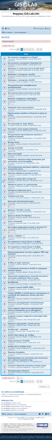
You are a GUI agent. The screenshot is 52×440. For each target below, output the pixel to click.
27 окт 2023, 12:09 (33, 223)
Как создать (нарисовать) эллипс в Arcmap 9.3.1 (27, 227)
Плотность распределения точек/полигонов (26, 303)
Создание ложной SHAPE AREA (20, 287)
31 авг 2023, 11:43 (38, 255)
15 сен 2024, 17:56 (32, 149)
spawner (25, 175)
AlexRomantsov (28, 109)
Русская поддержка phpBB (26, 419)
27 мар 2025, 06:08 (40, 109)
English (40, 9)
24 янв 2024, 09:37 (35, 203)
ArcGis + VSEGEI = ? (16, 236)
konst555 (26, 186)
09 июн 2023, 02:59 (35, 272)
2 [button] (24, 49)
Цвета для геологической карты (21, 201)
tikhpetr (25, 59)
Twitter (13, 9)
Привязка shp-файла (16, 352)
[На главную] (26, 3)
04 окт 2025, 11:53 (34, 76)
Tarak (24, 223)
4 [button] (30, 49)
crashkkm (26, 155)
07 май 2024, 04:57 (36, 175)
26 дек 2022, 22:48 (38, 367)
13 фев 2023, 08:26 (39, 348)
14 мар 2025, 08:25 (40, 117)
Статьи (19, 424)
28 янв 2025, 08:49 (35, 144)
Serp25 (25, 144)
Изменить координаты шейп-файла (22, 99)
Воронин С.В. (27, 348)
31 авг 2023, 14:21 (37, 248)
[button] (18, 49)
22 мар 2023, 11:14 (36, 298)
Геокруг (45, 428)
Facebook (23, 9)
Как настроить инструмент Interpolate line (25, 63)
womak (25, 203)
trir (23, 149)
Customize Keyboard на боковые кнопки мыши (27, 366)
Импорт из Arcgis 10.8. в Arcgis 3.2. (22, 179)
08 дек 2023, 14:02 (40, 212)
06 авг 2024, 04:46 (36, 155)
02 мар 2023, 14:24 (33, 331)
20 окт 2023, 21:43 (34, 229)
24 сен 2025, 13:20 (36, 82)
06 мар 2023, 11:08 (34, 319)
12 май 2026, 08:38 (35, 59)
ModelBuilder (13, 282)
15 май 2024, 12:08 (33, 163)
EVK (24, 163)
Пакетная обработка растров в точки (23, 173)
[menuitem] (7, 28)
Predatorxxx (26, 198)
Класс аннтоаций (15, 154)
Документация (27, 424)
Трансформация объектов (18, 371)
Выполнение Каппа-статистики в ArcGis (24, 93)
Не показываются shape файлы (21, 124)
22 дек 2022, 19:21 (38, 372)
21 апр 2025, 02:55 (34, 94)
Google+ (32, 9)
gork (24, 331)
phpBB (22, 417)
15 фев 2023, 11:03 (34, 342)
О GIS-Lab (12, 424)
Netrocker (26, 180)
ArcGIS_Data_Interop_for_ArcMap (21, 335)
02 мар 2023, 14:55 (34, 325)
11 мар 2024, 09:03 (36, 186)
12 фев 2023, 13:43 (37, 354)
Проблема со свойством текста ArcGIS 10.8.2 (26, 69)
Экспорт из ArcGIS (15, 148)
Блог (32, 425)
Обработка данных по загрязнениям (22, 185)
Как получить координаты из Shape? (23, 57)
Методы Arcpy (13, 142)
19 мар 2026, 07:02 (35, 64)
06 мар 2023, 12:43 (37, 312)
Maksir (25, 170)
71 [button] (38, 49)
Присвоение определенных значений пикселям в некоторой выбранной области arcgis (28, 277)
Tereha (25, 125)
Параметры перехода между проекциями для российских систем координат (26, 160)
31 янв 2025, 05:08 (40, 138)
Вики (28, 425)
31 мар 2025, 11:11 (34, 100)
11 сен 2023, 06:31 (33, 237)
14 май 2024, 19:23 (35, 170)
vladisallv (25, 82)
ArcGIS (5, 37)
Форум (20, 425)
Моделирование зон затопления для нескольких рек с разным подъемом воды (28, 359)
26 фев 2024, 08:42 (36, 192)
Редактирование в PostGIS (19, 341)
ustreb (25, 94)
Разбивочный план (15, 196)
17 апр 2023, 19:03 (35, 284)
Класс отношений (15, 221)
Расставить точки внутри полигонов (23, 129)
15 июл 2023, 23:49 (35, 264)
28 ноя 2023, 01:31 (34, 217)
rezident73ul (26, 70)
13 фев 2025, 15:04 (35, 125)
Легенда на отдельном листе (19, 190)
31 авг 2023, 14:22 (37, 243)
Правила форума (8, 41)
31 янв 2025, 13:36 (40, 130)
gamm (25, 100)
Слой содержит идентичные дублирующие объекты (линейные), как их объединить (25, 309)
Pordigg (25, 284)
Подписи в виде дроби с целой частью (24, 324)
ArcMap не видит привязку (19, 263)
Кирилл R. (26, 361)
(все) (24, 425)
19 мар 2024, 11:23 (36, 180)
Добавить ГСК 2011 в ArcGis (19, 210)
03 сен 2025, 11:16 (35, 89)
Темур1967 (26, 243)
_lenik (24, 319)
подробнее (25, 439)
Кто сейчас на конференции (12, 392)
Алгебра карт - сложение (18, 329)
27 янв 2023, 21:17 (36, 361)
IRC (5, 427)
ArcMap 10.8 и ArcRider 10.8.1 (19, 346)
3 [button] (27, 49)
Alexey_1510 (27, 255)
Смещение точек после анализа (21, 107)
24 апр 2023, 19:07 (34, 279)
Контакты (7, 425)
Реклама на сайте (13, 427)
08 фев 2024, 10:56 (38, 198)
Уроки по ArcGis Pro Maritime (20, 216)
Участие (13, 425)
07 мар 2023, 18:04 (37, 304)
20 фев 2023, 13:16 (35, 337)
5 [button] (32, 49)
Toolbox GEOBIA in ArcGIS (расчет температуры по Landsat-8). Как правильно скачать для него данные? (28, 295)
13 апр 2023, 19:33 (34, 289)
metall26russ (27, 367)
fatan (24, 237)
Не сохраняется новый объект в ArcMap (24, 242)
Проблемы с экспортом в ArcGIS (21, 74)
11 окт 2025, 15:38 (37, 70)
